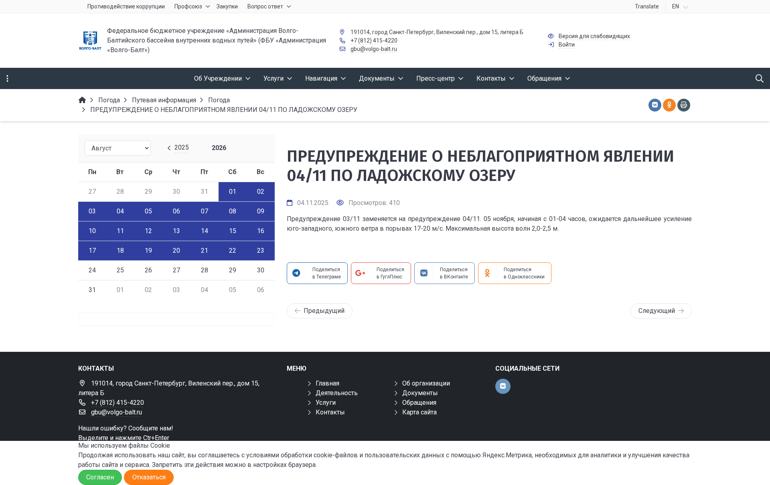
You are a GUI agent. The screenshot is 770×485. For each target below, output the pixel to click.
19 (148, 250)
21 (204, 250)
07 (204, 211)
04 (120, 211)
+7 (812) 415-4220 (374, 40)
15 (232, 231)
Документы (420, 393)
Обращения (419, 402)
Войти (567, 44)
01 (232, 191)
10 (92, 231)
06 (176, 211)
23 (260, 250)
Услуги (326, 402)
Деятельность (337, 393)
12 (148, 231)
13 (176, 231)
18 (120, 250)
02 (260, 191)
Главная (327, 383)
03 (92, 211)
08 (232, 211)
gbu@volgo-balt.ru (374, 49)
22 (232, 250)
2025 (181, 147)
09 (260, 211)
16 (260, 231)
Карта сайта (419, 412)
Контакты (330, 412)
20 (176, 250)
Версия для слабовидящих (594, 36)
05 (148, 211)
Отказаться (149, 477)
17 (92, 250)
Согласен (100, 477)
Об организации (426, 383)
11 (120, 231)
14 (204, 231)
